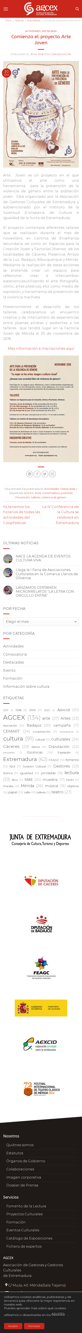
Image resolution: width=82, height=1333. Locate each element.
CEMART (16, 731)
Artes (38, 493)
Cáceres (16, 746)
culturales (65, 739)
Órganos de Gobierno (25, 1161)
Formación (12, 678)
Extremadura (51, 493)
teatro (61, 792)
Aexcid (68, 710)
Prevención (22, 497)
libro (17, 779)
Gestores (66, 766)
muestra (53, 779)
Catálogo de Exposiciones (29, 1238)
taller (30, 792)
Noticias (19, 20)
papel (15, 792)
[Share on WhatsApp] (29, 474)
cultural (42, 739)
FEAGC (57, 760)
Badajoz (39, 725)
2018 (21, 710)
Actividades (33, 20)
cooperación (45, 731)
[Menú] (5, 9)
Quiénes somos (19, 1145)
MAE (33, 779)
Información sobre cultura (26, 687)
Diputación (64, 746)
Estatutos (14, 1153)
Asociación (13, 725)
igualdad (29, 773)
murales (11, 786)
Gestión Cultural (37, 766)
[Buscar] (77, 9)
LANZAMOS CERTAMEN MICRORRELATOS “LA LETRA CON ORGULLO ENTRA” (45, 592)
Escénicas (40, 752)
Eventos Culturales (22, 1230)
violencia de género (53, 497)
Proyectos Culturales (24, 1214)
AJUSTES (58, 1314)
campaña (66, 725)
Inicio (8, 20)
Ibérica (10, 773)
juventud (66, 493)
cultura (18, 738)
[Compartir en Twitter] (44, 474)
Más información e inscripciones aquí (41, 349)
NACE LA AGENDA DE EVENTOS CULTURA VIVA (43, 558)
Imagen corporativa (23, 1177)
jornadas (52, 773)
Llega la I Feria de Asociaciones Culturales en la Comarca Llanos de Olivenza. (47, 574)
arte (50, 718)
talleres (35, 497)
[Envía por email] (52, 474)
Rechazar (34, 1326)
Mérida (32, 785)
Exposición (68, 752)
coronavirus (69, 731)
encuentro (12, 752)
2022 (49, 710)
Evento (9, 670)
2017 (8, 710)
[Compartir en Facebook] (37, 474)
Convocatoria (15, 654)
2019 (35, 710)
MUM (72, 779)
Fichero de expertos (23, 1246)
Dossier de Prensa (22, 1185)
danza (39, 746)
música (55, 786)
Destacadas (49, 31)
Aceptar (13, 1326)
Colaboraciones (20, 1169)
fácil (15, 766)
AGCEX (28, 493)
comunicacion (60, 54)
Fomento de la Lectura (26, 1206)
